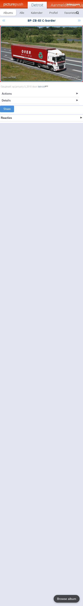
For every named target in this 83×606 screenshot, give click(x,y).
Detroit (37, 4)
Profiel (53, 13)
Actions (7, 93)
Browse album (66, 598)
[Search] (77, 12)
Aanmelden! (61, 4)
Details (6, 100)
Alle (22, 13)
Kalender (37, 13)
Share (7, 109)
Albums (8, 13)
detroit (41, 86)
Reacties (6, 117)
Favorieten (71, 13)
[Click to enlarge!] (41, 54)
